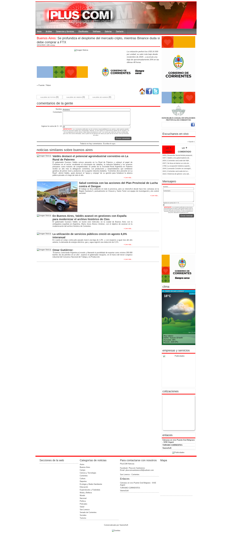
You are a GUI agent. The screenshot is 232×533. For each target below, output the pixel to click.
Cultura (82, 478)
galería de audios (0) (102, 97)
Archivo (49, 31)
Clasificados (83, 31)
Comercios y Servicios (65, 31)
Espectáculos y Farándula (90, 490)
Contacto (119, 31)
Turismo (83, 518)
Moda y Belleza (86, 493)
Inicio (39, 31)
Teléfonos (97, 31)
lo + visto (169, 149)
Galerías (108, 31)
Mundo (82, 495)
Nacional (83, 498)
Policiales (83, 504)
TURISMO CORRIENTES (172, 445)
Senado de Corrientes (88, 512)
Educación (84, 487)
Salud (82, 507)
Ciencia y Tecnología (88, 473)
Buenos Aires (85, 467)
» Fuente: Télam (44, 85)
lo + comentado (184, 149)
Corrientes (84, 476)
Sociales (83, 515)
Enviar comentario (123, 138)
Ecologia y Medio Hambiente (91, 484)
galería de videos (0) (75, 97)
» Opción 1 (191, 141)
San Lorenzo (85, 510)
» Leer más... (128, 177)
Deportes (83, 481)
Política (83, 501)
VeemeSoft (166, 448)
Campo (82, 470)
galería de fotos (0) (49, 97)
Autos (82, 464)
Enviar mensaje (187, 216)
